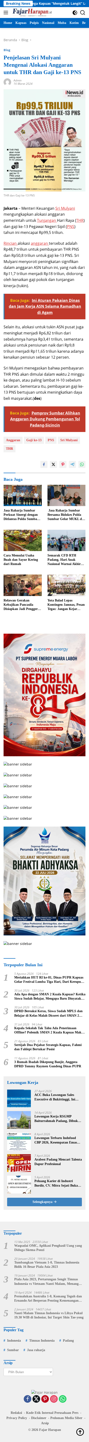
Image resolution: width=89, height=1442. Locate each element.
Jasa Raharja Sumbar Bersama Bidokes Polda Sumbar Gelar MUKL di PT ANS (65, 515)
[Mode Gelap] (75, 13)
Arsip (45, 1423)
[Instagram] (54, 1399)
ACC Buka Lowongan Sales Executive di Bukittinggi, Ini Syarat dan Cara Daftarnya (54, 1097)
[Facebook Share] (43, 464)
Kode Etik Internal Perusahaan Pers (52, 1413)
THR (80, 220)
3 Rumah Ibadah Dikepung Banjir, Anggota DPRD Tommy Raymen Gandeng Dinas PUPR (47, 1064)
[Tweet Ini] (53, 464)
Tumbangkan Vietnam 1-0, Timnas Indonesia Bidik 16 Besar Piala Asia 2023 (46, 1264)
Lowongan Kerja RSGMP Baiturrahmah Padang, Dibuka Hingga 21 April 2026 (57, 1119)
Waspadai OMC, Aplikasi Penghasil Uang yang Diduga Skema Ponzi (48, 1248)
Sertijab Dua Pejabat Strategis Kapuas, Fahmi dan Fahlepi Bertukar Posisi (48, 1047)
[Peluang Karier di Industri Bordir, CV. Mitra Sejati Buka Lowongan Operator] (19, 1184)
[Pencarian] (82, 13)
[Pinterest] (45, 1399)
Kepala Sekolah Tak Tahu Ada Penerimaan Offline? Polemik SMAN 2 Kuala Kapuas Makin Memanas (49, 1030)
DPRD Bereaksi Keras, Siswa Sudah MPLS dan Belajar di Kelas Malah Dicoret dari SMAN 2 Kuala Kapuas (48, 1013)
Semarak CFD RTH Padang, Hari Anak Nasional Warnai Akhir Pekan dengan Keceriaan (65, 560)
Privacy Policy (16, 1418)
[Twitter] (36, 1399)
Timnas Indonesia (42, 1340)
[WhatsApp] (62, 1399)
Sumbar (13, 1350)
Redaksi (16, 1413)
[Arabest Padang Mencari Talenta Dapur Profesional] (19, 1163)
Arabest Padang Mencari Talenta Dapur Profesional (58, 1162)
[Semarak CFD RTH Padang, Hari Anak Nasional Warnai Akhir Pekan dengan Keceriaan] (66, 540)
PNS (70, 226)
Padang (68, 1340)
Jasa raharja (36, 1350)
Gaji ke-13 (34, 440)
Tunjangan (47, 220)
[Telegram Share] (72, 464)
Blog (7, 50)
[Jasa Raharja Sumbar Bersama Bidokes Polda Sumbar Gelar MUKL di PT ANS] (66, 495)
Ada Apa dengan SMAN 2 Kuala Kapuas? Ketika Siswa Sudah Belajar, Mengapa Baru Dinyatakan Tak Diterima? (49, 996)
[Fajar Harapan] (31, 13)
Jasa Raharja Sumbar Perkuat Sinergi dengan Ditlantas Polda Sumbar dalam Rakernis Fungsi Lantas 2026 (21, 515)
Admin (18, 80)
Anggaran (13, 440)
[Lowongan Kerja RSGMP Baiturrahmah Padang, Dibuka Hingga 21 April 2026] (19, 1120)
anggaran (40, 243)
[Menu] (7, 13)
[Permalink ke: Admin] (7, 82)
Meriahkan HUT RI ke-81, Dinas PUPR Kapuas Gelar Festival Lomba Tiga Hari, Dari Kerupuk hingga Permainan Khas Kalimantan (48, 980)
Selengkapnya (43, 1202)
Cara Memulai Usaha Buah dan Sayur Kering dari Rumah (21, 560)
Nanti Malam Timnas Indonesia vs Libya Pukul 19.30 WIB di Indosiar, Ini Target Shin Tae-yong (49, 1315)
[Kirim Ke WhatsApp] (81, 464)
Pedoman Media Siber (66, 1418)
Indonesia (14, 1340)
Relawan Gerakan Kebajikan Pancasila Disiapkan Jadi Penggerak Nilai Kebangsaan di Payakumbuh (22, 605)
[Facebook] (27, 1399)
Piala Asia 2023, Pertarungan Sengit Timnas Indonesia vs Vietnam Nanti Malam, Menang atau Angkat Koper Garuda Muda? (46, 1281)
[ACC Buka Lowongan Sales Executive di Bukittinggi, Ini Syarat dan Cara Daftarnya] (19, 1098)
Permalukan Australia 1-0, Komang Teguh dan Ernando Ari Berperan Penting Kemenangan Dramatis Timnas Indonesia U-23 (48, 1299)
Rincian (11, 243)
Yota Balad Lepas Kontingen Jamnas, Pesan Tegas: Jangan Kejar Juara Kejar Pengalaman (66, 605)
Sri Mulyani (65, 208)
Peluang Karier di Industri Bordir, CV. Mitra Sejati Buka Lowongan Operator (56, 1183)
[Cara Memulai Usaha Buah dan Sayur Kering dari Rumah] (23, 540)
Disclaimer (38, 1418)
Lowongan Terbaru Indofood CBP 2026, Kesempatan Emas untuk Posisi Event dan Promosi (57, 1140)
